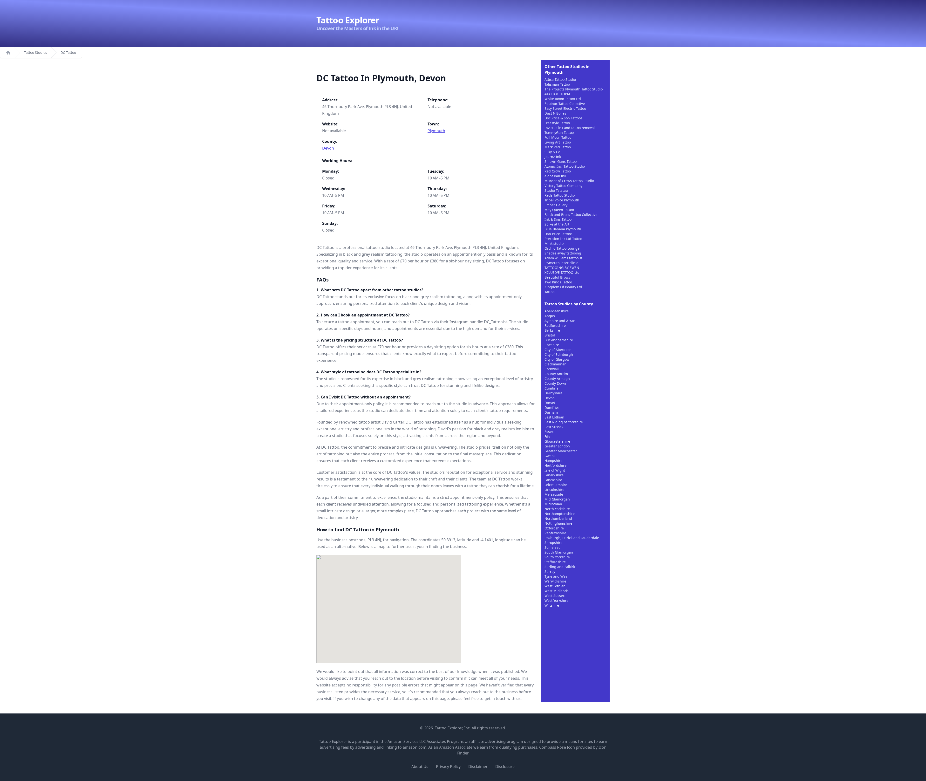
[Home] (8, 52)
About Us (419, 766)
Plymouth (436, 130)
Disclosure (505, 766)
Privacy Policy (448, 766)
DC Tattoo (68, 52)
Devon (328, 148)
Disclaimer (478, 766)
